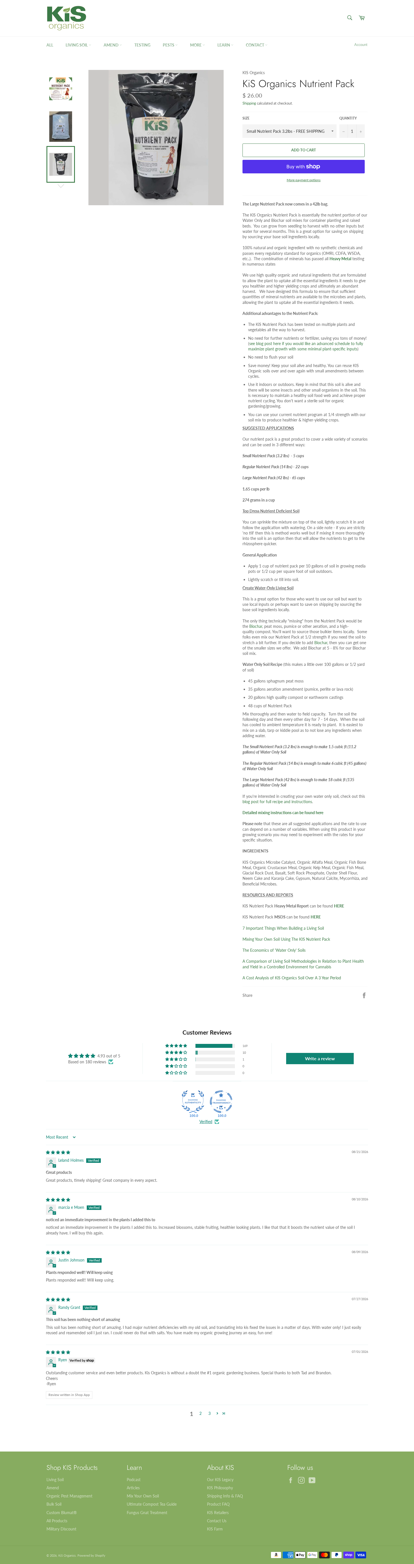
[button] (176, 1046)
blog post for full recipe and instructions (277, 801)
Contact (255, 45)
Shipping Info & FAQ (225, 1496)
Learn (224, 45)
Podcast (134, 1479)
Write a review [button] (320, 1058)
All (49, 45)
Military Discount (61, 1529)
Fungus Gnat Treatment (147, 1512)
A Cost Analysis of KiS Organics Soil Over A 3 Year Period (291, 977)
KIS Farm (215, 1529)
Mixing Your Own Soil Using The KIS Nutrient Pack (286, 939)
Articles (133, 1487)
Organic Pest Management (69, 1496)
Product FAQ (218, 1504)
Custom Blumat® (61, 1512)
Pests (169, 45)
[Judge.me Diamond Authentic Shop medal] (193, 1101)
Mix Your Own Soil (143, 1496)
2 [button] (200, 1413)
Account (361, 44)
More (196, 45)
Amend (111, 45)
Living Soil (77, 45)
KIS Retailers (218, 1512)
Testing (142, 45)
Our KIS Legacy (220, 1479)
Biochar (255, 626)
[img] (58, 1152)
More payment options (303, 180)
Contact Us (216, 1520)
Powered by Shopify (91, 1555)
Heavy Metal (340, 258)
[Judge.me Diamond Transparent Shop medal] (221, 1101)
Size (246, 118)
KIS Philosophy (220, 1487)
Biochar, (321, 642)
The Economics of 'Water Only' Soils (274, 950)
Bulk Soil (53, 1504)
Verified (205, 1121)
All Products (56, 1520)
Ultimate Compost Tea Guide (152, 1504)
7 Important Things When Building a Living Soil (283, 928)
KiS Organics (67, 1555)
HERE (339, 906)
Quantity (348, 118)
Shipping (249, 103)
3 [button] (209, 1413)
